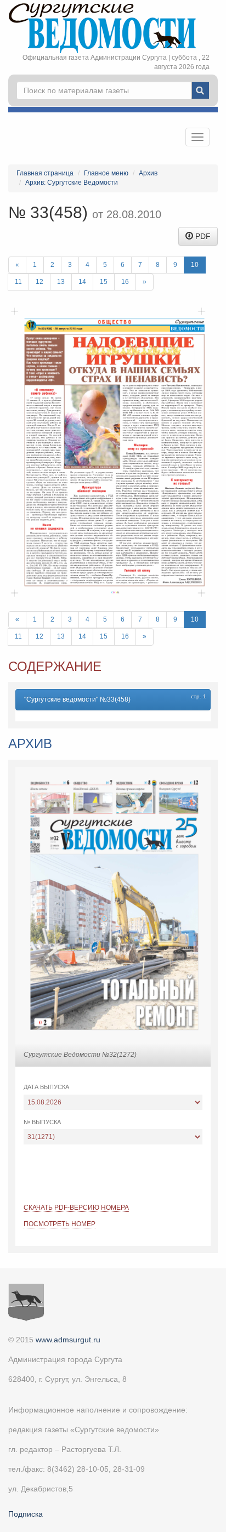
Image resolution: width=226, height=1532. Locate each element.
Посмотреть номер (59, 1224)
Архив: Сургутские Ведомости (71, 182)
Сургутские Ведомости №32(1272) (80, 1054)
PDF (202, 236)
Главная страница (45, 173)
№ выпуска (42, 1122)
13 (61, 282)
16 (125, 282)
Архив (148, 173)
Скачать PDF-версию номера (76, 1207)
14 (82, 282)
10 (195, 265)
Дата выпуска (46, 1087)
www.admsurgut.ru (68, 1339)
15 (104, 282)
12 (39, 282)
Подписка (25, 1514)
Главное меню (106, 173)
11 (18, 282)
